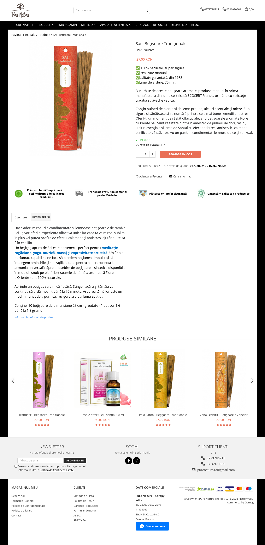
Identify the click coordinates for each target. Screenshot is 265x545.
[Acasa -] (32, 10)
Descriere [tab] (20, 217)
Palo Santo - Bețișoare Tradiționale (163, 415)
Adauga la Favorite (151, 176)
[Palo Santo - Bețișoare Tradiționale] (163, 380)
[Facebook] (128, 460)
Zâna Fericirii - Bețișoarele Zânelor (224, 415)
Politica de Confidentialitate (57, 470)
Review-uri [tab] (41, 217)
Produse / (46, 35)
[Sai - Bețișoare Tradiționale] (70, 98)
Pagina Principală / (24, 35)
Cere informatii (182, 176)
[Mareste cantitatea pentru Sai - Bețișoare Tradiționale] (152, 154)
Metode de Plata (83, 496)
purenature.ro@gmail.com (215, 470)
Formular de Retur (84, 510)
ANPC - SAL (80, 520)
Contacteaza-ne (155, 526)
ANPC (77, 515)
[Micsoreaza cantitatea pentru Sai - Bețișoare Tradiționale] (139, 154)
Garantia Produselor (85, 506)
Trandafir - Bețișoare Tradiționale (42, 415)
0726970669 (215, 464)
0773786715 (215, 458)
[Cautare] (146, 10)
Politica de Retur (83, 501)
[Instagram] (136, 460)
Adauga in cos (180, 154)
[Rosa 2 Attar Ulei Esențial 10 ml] (102, 380)
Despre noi (18, 496)
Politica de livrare (21, 510)
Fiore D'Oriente (145, 50)
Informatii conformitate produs (33, 317)
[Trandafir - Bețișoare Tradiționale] (41, 380)
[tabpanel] (70, 98)
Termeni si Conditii (22, 501)
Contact (16, 515)
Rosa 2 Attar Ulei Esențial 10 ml (102, 415)
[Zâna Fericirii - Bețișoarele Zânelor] (223, 380)
